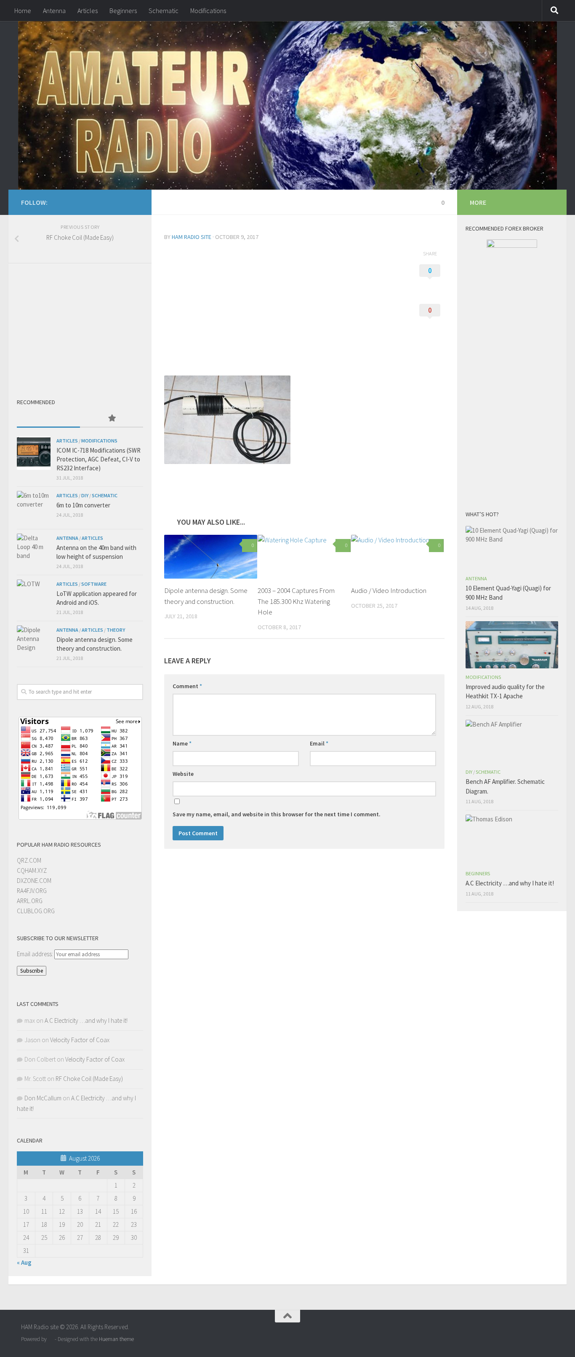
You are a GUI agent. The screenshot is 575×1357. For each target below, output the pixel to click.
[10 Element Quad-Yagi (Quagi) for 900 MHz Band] (512, 548)
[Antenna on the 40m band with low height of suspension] (34, 550)
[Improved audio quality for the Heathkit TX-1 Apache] (512, 644)
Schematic (163, 10)
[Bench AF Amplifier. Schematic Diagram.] (512, 742)
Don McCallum (42, 1098)
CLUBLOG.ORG (36, 911)
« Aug (24, 1262)
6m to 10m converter (83, 505)
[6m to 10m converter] (34, 508)
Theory (115, 630)
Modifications (208, 10)
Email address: (35, 954)
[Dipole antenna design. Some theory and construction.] (210, 557)
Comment (187, 686)
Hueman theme (116, 1339)
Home (22, 10)
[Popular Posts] (111, 419)
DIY (84, 495)
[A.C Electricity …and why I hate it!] (512, 840)
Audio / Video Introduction (388, 590)
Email (319, 743)
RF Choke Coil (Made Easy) (89, 1079)
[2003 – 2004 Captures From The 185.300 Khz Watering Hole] (304, 557)
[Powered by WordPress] (50, 1339)
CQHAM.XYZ (32, 870)
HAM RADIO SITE (191, 237)
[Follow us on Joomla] (134, 202)
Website (183, 774)
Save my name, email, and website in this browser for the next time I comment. (277, 814)
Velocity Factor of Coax (79, 1040)
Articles (87, 10)
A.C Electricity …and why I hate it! (86, 1020)
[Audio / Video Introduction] (397, 557)
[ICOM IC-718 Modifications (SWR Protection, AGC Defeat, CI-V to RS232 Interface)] (34, 453)
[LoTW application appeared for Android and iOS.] (34, 596)
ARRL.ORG (30, 901)
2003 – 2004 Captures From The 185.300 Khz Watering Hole (296, 601)
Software (93, 584)
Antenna (54, 10)
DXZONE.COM (34, 881)
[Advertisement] (283, 310)
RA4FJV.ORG (32, 891)
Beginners (123, 10)
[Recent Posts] (48, 419)
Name (182, 743)
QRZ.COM (29, 860)
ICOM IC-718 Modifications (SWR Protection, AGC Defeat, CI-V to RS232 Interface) (98, 459)
